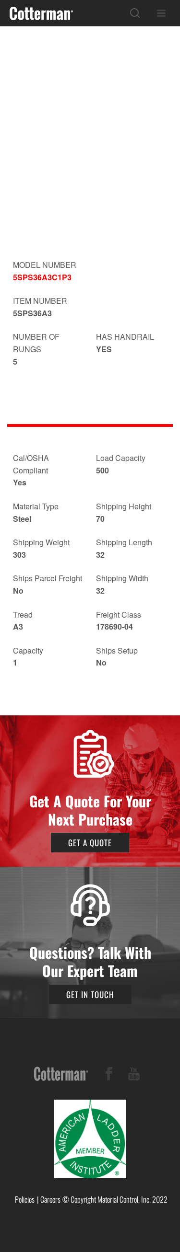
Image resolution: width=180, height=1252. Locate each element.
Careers (50, 1199)
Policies (25, 1199)
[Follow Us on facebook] (109, 1075)
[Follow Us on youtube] (134, 1075)
